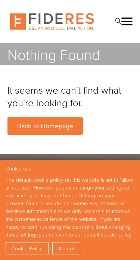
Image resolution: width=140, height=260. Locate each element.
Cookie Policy (27, 248)
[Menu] (127, 21)
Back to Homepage (45, 126)
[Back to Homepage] (52, 22)
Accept (66, 248)
